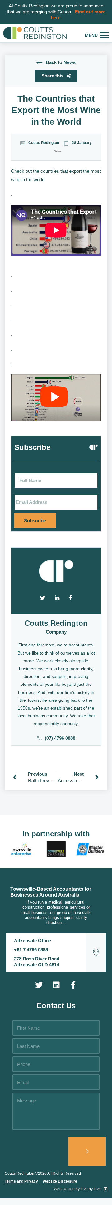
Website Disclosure (60, 1181)
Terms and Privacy (21, 1181)
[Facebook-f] (73, 985)
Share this (52, 75)
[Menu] (104, 35)
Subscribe (35, 520)
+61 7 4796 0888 (31, 949)
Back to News (61, 62)
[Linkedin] (56, 985)
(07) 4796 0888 (60, 738)
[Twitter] (39, 985)
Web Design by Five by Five (78, 1189)
